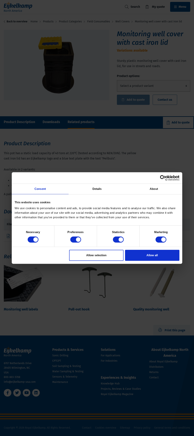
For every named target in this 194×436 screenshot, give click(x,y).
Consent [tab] (40, 188)
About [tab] (154, 188)
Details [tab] (97, 188)
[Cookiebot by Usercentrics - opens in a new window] (162, 178)
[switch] (75, 239)
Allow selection (96, 255)
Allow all (152, 255)
